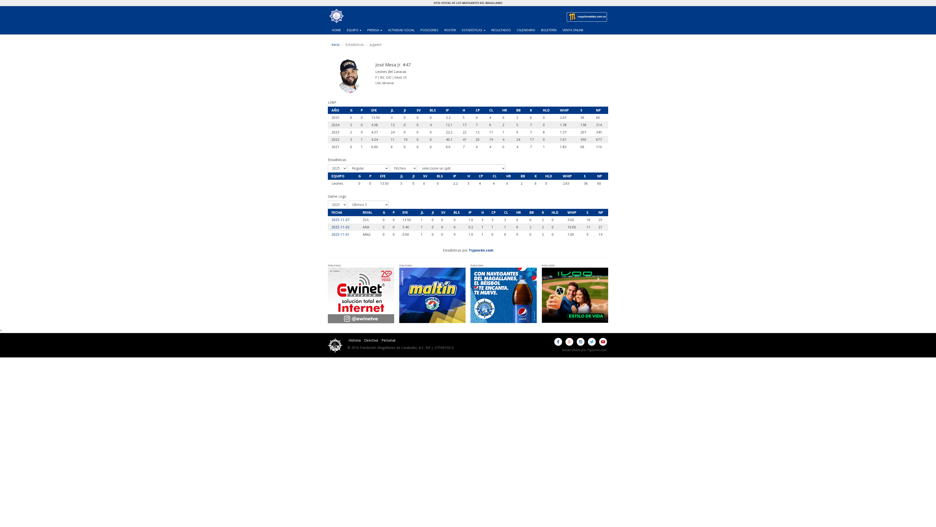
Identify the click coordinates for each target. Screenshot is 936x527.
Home (336, 30)
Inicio (336, 44)
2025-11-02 (341, 227)
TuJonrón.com (481, 250)
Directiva (371, 340)
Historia (355, 340)
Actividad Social (401, 30)
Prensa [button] (376, 30)
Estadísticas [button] (475, 30)
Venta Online (573, 30)
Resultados (501, 30)
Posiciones (429, 30)
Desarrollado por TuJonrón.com (584, 350)
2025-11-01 (341, 234)
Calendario (526, 30)
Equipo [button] (355, 30)
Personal (388, 340)
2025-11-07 (341, 219)
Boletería (549, 30)
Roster (450, 30)
